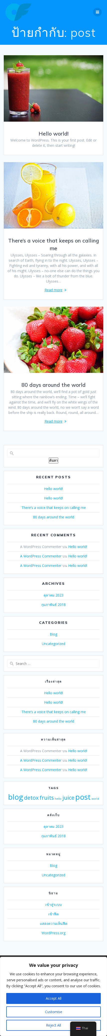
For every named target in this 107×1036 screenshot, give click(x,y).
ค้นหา (53, 460)
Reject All (53, 1025)
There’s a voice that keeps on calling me (53, 507)
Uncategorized (53, 643)
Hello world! (53, 133)
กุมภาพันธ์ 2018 (53, 604)
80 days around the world (53, 385)
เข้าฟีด (53, 914)
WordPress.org (53, 933)
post (83, 797)
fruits (47, 797)
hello (58, 798)
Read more (53, 290)
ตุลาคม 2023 (53, 595)
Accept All (53, 998)
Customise (53, 1011)
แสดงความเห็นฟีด (53, 923)
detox (31, 797)
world (95, 798)
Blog (53, 634)
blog (15, 797)
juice (68, 797)
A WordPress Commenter (40, 556)
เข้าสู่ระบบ (53, 904)
